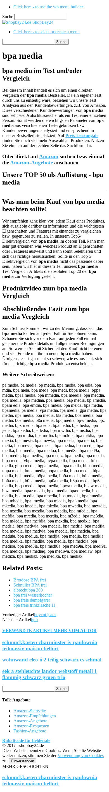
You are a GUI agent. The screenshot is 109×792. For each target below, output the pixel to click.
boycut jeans (45, 614)
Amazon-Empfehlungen (34, 715)
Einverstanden (22, 761)
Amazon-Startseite (29, 710)
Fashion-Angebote (29, 731)
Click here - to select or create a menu (46, 31)
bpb (34, 619)
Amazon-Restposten (31, 726)
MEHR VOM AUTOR (75, 630)
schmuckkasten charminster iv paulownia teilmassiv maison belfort (49, 645)
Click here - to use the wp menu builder (48, 6)
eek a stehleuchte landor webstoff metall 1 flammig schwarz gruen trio (49, 674)
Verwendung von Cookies (81, 755)
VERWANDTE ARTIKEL (27, 630)
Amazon (48, 156)
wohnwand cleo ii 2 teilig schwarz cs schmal (51, 660)
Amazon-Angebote (31, 163)
